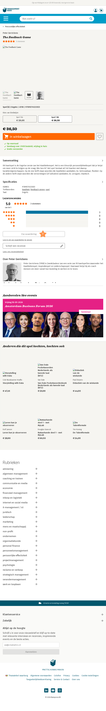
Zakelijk (7, 620)
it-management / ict (13, 507)
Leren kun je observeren (14, 433)
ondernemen (9, 536)
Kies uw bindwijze (10, 113)
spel (48, 189)
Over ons (76, 679)
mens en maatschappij (14, 526)
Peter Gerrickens (10, 33)
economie (8, 488)
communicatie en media (15, 483)
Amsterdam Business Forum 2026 (29, 306)
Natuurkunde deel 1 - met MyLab (50, 434)
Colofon (57, 675)
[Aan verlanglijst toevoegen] (99, 136)
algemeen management (15, 473)
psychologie (9, 565)
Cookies (75, 675)
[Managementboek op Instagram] (60, 690)
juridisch (7, 512)
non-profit (8, 531)
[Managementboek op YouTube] (53, 690)
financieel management (15, 493)
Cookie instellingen (90, 675)
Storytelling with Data (13, 383)
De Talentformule (81, 433)
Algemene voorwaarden (41, 675)
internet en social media (15, 502)
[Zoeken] (91, 18)
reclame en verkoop (13, 570)
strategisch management (16, 574)
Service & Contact (61, 679)
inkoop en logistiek (12, 497)
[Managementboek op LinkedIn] (46, 690)
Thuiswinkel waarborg (18, 675)
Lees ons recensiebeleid (13, 252)
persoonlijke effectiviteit (15, 555)
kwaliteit (26, 189)
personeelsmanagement (15, 550)
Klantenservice (11, 614)
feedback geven (38, 189)
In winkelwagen (20, 136)
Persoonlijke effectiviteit (15, 27)
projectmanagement (13, 560)
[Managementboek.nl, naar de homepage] (11, 12)
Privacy (66, 675)
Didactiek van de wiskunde (86, 383)
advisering (8, 469)
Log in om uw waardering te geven (17, 240)
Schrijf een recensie (16, 245)
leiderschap (9, 517)
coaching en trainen (13, 478)
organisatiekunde (12, 541)
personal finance (11, 546)
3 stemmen (20, 41)
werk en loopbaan (12, 584)
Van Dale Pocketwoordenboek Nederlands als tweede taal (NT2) (52, 385)
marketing (8, 522)
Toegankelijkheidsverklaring (38, 679)
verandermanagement (14, 579)
